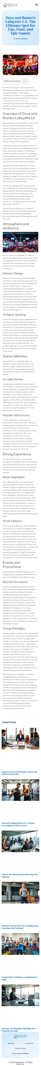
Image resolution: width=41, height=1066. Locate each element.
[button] (36, 4)
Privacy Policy (20, 1048)
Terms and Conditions (20, 1053)
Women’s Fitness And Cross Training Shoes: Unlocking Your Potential (20, 927)
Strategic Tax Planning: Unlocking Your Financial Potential (18, 1029)
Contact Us (29, 1043)
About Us (11, 1043)
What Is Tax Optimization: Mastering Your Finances (20, 875)
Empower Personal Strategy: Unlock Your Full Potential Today (20, 773)
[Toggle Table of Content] (24, 81)
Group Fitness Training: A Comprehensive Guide (20, 978)
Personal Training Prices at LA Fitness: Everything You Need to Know (18, 824)
